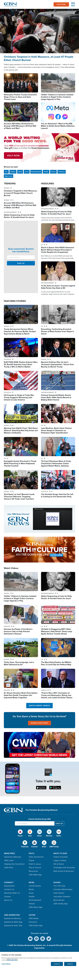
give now (61, 4)
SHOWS (57, 882)
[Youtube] (30, 938)
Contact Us (9, 889)
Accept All (57, 964)
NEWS (31, 882)
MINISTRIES (9, 853)
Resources (33, 871)
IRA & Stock (58, 864)
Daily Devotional (36, 857)
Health (46, 172)
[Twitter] (48, 938)
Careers (7, 896)
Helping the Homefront (14, 864)
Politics (12, 172)
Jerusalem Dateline (61, 896)
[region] (39, 960)
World (20, 172)
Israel (27, 172)
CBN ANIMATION (12, 915)
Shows (53, 172)
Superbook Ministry (12, 918)
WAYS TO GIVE (60, 853)
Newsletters (9, 886)
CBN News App (35, 907)
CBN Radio (34, 918)
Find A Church (35, 867)
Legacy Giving (59, 860)
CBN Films (8, 867)
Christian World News (62, 889)
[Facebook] (36, 938)
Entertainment (36, 172)
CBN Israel (8, 860)
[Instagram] (42, 938)
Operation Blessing (12, 857)
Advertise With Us (12, 893)
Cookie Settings (6, 964)
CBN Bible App (35, 875)
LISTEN (32, 915)
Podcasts (61, 172)
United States (35, 886)
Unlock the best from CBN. (39, 819)
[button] (72, 4)
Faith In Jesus (35, 864)
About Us (8, 900)
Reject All (70, 964)
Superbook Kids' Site (13, 925)
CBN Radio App (36, 925)
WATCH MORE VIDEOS (39, 705)
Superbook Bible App (13, 922)
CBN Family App (60, 904)
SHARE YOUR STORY (39, 723)
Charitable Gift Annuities (64, 867)
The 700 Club (59, 886)
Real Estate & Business (63, 871)
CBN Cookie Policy (12, 960)
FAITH (31, 853)
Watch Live (8, 176)
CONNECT (9, 882)
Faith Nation (58, 893)
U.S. (6, 172)
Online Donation (60, 857)
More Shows (58, 900)
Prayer (31, 860)
